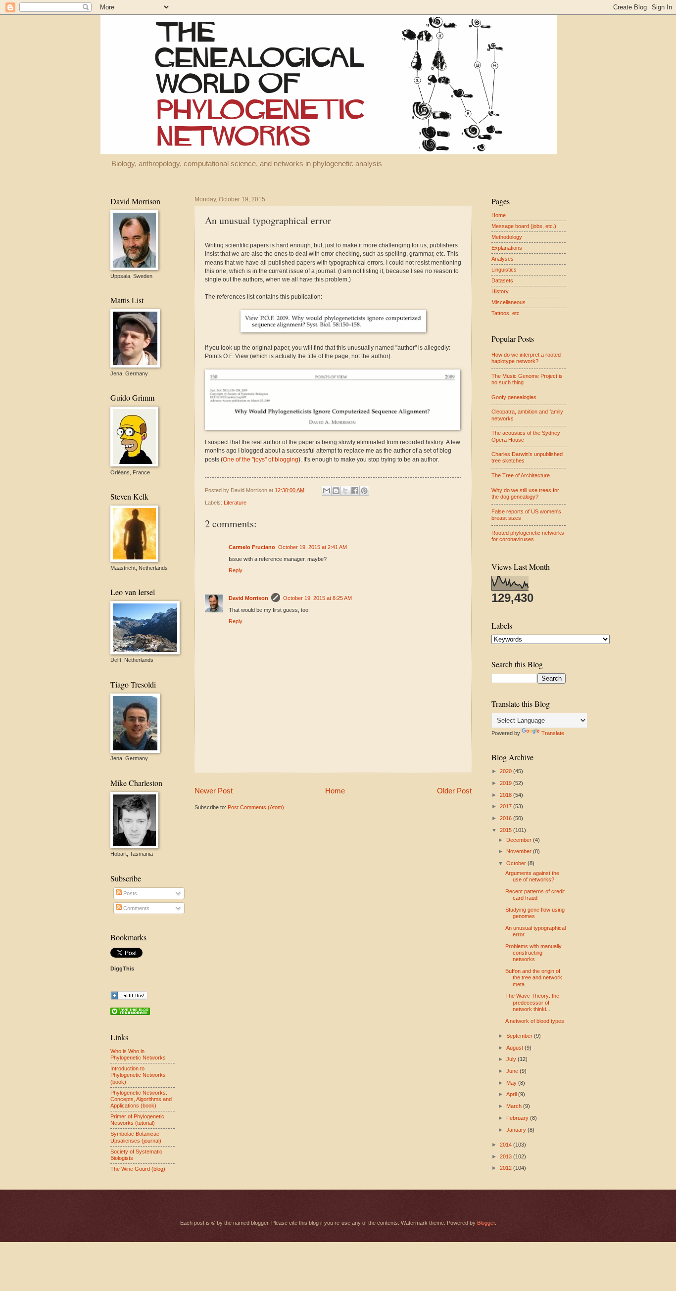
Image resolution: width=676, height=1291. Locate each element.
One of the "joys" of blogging (260, 459)
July (512, 1059)
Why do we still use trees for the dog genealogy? (525, 493)
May (512, 1083)
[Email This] (327, 491)
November (519, 851)
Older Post (454, 790)
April (512, 1094)
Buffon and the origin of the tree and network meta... (533, 977)
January (517, 1130)
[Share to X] (345, 491)
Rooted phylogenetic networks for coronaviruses (527, 536)
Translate (552, 733)
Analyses (502, 259)
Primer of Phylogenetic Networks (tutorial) (137, 1119)
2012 (506, 1168)
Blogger (486, 1223)
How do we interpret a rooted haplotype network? (526, 358)
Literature (235, 503)
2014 (506, 1145)
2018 (506, 795)
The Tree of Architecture (520, 475)
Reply (235, 570)
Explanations (506, 248)
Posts (129, 893)
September (520, 1036)
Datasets (502, 280)
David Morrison (248, 598)
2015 (506, 830)
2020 (506, 771)
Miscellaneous (508, 302)
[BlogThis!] (336, 491)
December (519, 840)
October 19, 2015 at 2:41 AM (312, 547)
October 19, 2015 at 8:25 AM (317, 598)
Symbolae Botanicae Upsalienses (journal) (135, 1137)
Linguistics (504, 270)
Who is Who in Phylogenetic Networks (138, 1054)
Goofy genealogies (513, 397)
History (500, 291)
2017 (506, 806)
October (517, 863)
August (515, 1048)
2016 (506, 818)
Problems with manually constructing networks (533, 953)
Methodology (506, 237)
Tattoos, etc (505, 313)
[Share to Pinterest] (364, 491)
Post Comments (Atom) (256, 807)
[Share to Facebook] (355, 491)
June (513, 1071)
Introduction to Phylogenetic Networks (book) (138, 1075)
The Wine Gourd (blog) (137, 1169)
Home (335, 790)
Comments (135, 908)
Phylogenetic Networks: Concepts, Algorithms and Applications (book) (141, 1099)
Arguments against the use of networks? (532, 876)
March (514, 1106)
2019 (506, 783)
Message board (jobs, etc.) (523, 226)
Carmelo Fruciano (252, 547)
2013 (506, 1156)
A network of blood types (534, 1021)
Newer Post (213, 790)
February (518, 1118)
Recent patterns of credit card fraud (535, 894)
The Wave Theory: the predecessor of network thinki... (532, 1002)
